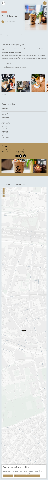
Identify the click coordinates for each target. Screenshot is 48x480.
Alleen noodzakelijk (20, 475)
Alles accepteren (8, 475)
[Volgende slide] (5, 94)
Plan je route (5, 152)
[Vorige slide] (2, 94)
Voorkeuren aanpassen (33, 475)
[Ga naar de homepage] (3, 3)
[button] (24, 331)
